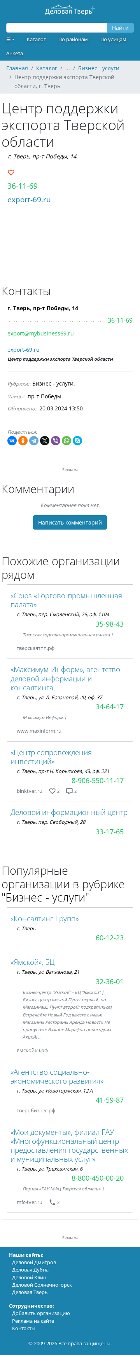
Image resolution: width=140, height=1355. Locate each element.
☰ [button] (8, 39)
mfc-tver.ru (29, 1202)
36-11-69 (22, 186)
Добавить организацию (41, 1313)
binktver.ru (29, 790)
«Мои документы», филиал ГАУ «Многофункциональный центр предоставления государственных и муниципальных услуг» (69, 1145)
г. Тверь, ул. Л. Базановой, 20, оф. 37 (59, 697)
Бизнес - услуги (53, 383)
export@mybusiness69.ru (40, 333)
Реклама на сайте (33, 1320)
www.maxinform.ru (39, 730)
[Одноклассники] (23, 440)
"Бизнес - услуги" (45, 897)
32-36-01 (110, 981)
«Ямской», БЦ (32, 962)
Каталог (36, 39)
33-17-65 (110, 831)
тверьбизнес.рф (36, 1110)
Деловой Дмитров (34, 1262)
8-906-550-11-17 (98, 780)
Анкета (14, 53)
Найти (120, 27)
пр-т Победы (44, 396)
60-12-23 (110, 937)
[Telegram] (33, 440)
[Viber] (55, 440)
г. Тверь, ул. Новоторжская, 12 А (55, 1090)
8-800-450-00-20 (98, 1178)
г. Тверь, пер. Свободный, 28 (51, 821)
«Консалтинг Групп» (44, 918)
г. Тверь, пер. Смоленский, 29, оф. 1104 (63, 614)
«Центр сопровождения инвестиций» (51, 756)
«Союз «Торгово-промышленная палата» (66, 600)
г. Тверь (26, 928)
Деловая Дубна (30, 1269)
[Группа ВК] (57, 1050)
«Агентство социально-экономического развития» (56, 1076)
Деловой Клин (29, 1277)
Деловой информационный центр (69, 812)
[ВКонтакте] (12, 440)
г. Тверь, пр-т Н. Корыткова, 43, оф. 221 (63, 771)
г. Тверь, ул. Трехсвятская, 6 (49, 1168)
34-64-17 (110, 706)
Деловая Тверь (30, 1292)
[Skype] (77, 440)
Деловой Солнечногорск (42, 1284)
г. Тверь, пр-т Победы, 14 (42, 156)
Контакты (23, 1328)
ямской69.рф (32, 1050)
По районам (73, 39)
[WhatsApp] (66, 440)
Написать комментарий (70, 522)
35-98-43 (110, 624)
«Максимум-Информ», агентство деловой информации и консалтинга (65, 678)
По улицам (113, 39)
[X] (44, 440)
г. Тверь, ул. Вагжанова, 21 (48, 971)
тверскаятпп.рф (35, 647)
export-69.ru (29, 199)
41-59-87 (110, 1100)
